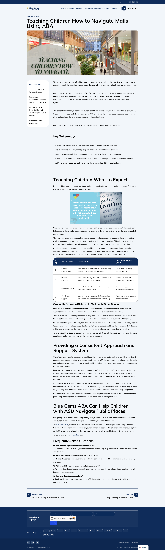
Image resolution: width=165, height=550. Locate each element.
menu (82, 495)
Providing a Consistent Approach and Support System (37, 100)
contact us (75, 435)
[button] (130, 8)
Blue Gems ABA (61, 424)
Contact (114, 8)
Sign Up (54, 523)
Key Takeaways (35, 84)
